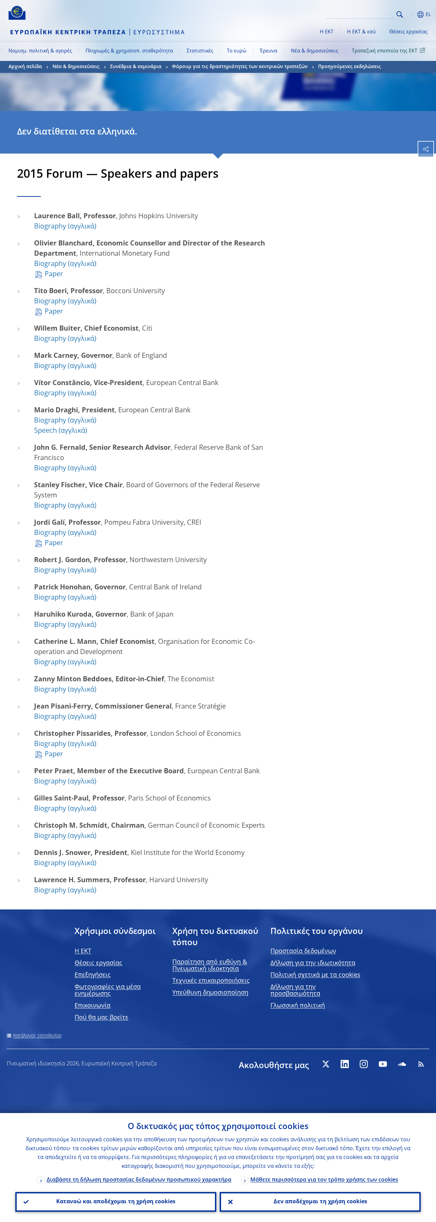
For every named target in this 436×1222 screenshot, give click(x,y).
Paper (54, 274)
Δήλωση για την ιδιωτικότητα (312, 963)
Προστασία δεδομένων (303, 951)
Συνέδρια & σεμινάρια (135, 66)
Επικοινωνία (92, 1006)
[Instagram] (364, 1064)
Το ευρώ (236, 51)
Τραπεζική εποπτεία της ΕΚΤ (384, 51)
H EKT (83, 951)
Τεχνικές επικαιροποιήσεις (211, 981)
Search (399, 14)
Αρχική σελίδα (25, 66)
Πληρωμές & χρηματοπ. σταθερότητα (129, 51)
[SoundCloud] (402, 1064)
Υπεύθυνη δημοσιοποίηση (210, 993)
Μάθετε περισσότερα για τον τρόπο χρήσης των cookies (324, 1180)
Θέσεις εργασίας (408, 32)
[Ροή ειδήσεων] (421, 1064)
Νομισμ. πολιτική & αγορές (40, 51)
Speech (45, 431)
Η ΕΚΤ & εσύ (361, 32)
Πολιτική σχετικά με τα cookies (315, 975)
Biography (50, 226)
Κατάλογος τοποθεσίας (37, 1035)
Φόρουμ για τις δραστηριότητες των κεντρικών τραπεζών (240, 66)
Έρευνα (268, 51)
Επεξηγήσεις (93, 975)
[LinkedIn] (345, 1064)
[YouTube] (383, 1064)
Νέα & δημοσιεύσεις (314, 51)
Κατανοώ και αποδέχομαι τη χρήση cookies (115, 1202)
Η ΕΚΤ (326, 32)
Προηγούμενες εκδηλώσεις (349, 66)
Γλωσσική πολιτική (297, 1006)
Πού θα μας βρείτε (101, 1018)
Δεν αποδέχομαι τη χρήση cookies (320, 1202)
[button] (410, 14)
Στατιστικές (200, 51)
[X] (325, 1064)
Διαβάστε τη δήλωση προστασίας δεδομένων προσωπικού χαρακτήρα (139, 1180)
